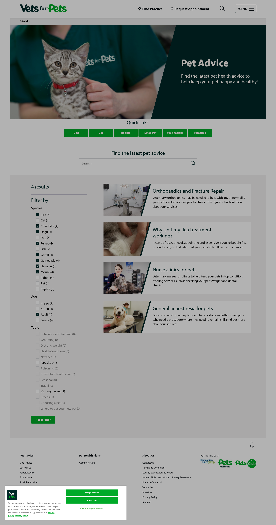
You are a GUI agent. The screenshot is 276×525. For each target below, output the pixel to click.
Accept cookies (92, 492)
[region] (65, 503)
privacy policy (21, 515)
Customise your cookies (92, 508)
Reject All (91, 500)
